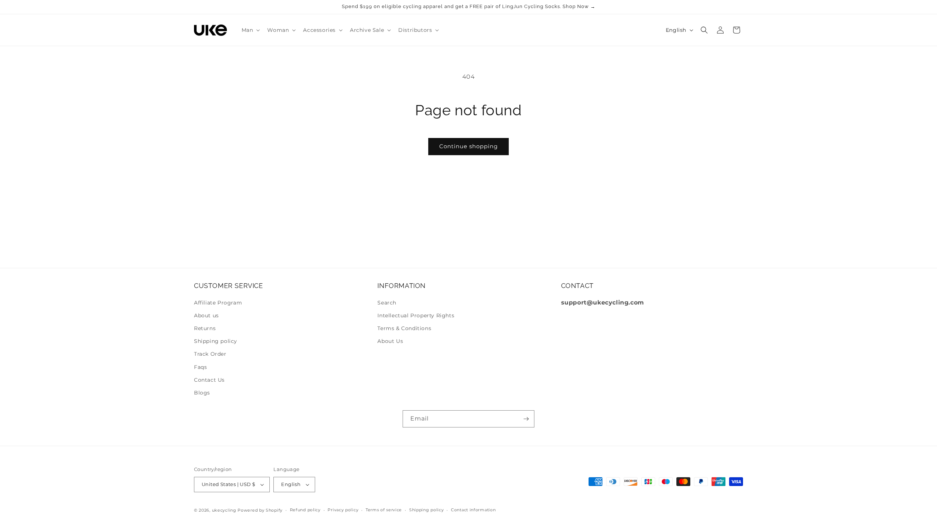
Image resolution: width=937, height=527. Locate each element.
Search (386, 302)
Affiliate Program (218, 302)
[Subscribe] (526, 418)
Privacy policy (343, 509)
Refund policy (305, 509)
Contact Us (209, 380)
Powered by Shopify (260, 510)
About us (206, 315)
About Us (390, 341)
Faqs (200, 367)
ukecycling (224, 510)
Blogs (202, 392)
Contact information (473, 509)
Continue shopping (468, 146)
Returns (205, 328)
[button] (250, 30)
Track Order (210, 354)
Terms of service (384, 509)
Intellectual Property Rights (415, 315)
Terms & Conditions (404, 328)
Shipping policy (215, 341)
